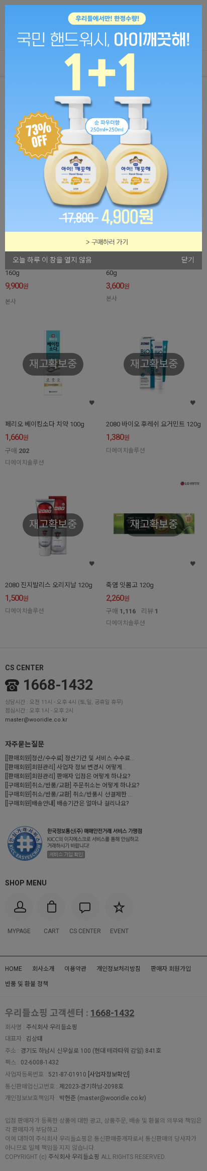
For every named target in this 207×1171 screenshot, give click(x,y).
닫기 (187, 260)
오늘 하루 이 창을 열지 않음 (52, 260)
